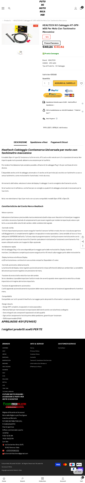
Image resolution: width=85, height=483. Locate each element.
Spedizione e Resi (38, 142)
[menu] (3, 8)
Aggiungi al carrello (65, 83)
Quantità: (46, 79)
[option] (20, 34)
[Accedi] (75, 8)
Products (7, 21)
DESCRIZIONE (20, 142)
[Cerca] (9, 8)
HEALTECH (51, 60)
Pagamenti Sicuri (59, 142)
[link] (22, 479)
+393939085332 (12, 451)
